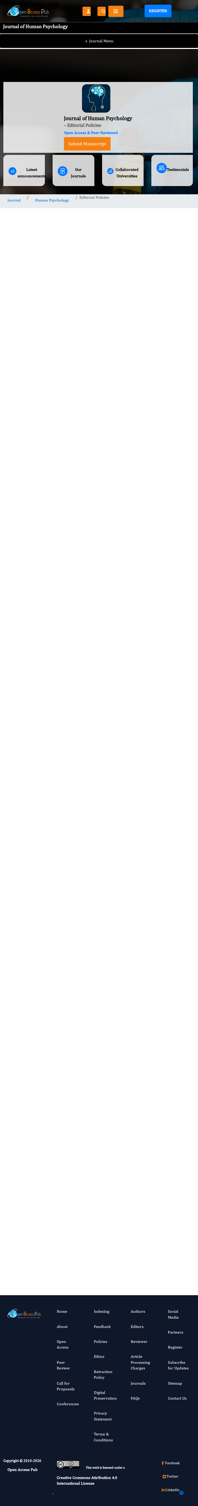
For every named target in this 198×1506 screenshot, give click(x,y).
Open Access (63, 1344)
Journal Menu (99, 41)
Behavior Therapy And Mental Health (171, 1016)
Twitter (172, 1476)
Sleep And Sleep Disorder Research (169, 1116)
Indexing (101, 1311)
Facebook (172, 1463)
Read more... (172, 457)
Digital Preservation (105, 1395)
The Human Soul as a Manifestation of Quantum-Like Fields (173, 621)
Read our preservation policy (92, 1118)
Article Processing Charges (140, 1362)
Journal (14, 200)
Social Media (173, 1314)
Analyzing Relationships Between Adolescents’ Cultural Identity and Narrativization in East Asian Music (174, 715)
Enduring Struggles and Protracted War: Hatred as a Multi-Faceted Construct (172, 818)
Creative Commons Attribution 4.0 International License (87, 1480)
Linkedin (172, 1490)
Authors (138, 1311)
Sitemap (175, 1383)
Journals (138, 1383)
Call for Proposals (66, 1386)
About (62, 1326)
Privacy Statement (103, 1416)
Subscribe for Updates (178, 1365)
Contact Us (177, 1398)
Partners (175, 1332)
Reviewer (139, 1341)
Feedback (102, 1326)
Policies (100, 1341)
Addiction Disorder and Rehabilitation (173, 930)
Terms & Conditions (103, 1437)
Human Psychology (52, 200)
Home (62, 1311)
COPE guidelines (93, 752)
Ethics (99, 1356)
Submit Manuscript (87, 143)
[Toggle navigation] (115, 11)
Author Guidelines (73, 1026)
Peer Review (63, 1365)
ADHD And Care (170, 1204)
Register (158, 10)
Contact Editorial (73, 1007)
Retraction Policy (103, 1374)
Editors (137, 1326)
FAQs (135, 1398)
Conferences (68, 1403)
